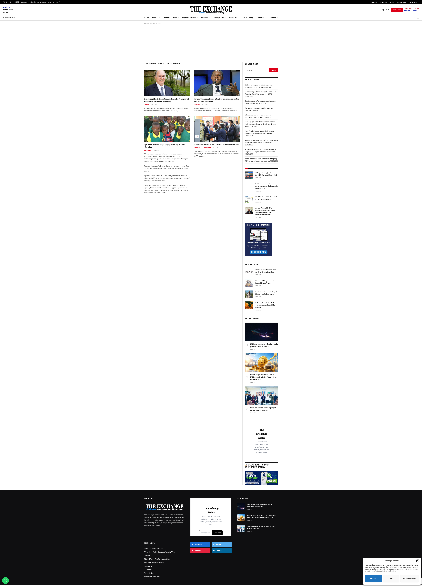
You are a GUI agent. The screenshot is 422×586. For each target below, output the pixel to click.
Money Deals (219, 18)
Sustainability (248, 18)
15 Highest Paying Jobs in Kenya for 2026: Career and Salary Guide (266, 174)
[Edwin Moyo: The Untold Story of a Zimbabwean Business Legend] (249, 294)
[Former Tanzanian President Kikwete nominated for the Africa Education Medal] (217, 83)
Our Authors (148, 570)
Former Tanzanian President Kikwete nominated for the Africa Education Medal (216, 100)
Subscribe (397, 9)
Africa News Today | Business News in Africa (159, 552)
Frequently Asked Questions (154, 562)
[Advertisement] (211, 43)
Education (383, 2)
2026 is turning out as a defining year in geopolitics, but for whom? (37, 2)
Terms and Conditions (152, 577)
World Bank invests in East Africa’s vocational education (216, 144)
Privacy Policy (401, 2)
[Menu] (418, 17)
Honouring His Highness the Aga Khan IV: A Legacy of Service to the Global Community (166, 100)
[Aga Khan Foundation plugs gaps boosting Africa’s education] (167, 129)
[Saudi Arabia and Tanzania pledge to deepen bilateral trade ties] (261, 395)
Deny (391, 579)
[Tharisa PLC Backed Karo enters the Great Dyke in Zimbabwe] (249, 272)
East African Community (202, 147)
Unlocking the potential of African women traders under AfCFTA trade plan (266, 305)
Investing (204, 18)
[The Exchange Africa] (211, 9)
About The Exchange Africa (153, 548)
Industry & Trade (170, 18)
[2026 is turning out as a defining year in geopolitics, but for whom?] (261, 332)
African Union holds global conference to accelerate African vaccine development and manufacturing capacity (265, 211)
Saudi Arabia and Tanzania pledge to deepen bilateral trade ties (263, 408)
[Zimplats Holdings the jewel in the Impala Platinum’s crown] (249, 283)
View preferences (409, 579)
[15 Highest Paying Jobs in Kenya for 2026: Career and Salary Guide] (249, 175)
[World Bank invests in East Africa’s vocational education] (217, 129)
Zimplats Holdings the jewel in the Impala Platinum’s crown (266, 282)
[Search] (414, 17)
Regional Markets (189, 18)
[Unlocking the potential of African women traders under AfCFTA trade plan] (249, 305)
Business (197, 104)
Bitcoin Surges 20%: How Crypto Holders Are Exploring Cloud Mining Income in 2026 (263, 377)
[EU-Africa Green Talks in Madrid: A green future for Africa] (249, 199)
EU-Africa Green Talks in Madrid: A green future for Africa (266, 198)
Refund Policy (413, 2)
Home (146, 18)
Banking (155, 18)
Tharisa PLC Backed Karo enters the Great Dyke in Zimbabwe (265, 271)
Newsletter (148, 566)
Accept (373, 579)
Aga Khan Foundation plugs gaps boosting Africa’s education (164, 146)
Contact (391, 2)
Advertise (374, 2)
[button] (418, 561)
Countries (260, 18)
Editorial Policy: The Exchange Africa (157, 559)
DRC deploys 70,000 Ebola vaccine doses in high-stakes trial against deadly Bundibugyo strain (260, 124)
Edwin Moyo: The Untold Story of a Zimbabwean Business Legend (266, 293)
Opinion (273, 18)
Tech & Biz (233, 18)
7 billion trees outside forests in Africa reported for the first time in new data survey (266, 186)
